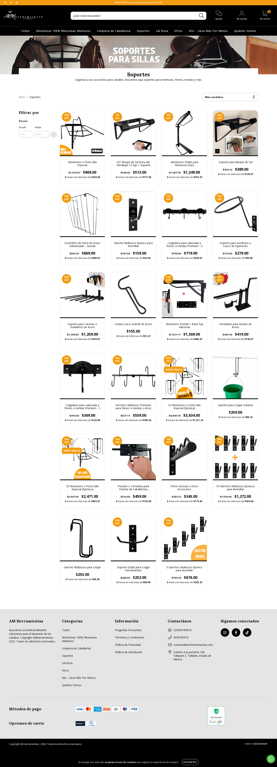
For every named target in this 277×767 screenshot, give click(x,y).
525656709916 (182, 630)
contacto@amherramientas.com (193, 645)
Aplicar (54, 134)
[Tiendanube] (256, 744)
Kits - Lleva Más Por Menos (208, 31)
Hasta (38, 127)
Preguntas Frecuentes (128, 630)
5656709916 (180, 637)
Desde (22, 127)
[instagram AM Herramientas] (5, 2)
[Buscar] (201, 15)
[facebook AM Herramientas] (11, 2)
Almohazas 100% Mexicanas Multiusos (63, 31)
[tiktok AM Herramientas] (16, 2)
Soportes (143, 31)
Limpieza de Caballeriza (113, 31)
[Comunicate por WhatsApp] (271, 759)
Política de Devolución (128, 652)
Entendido (190, 762)
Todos (25, 31)
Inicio (22, 97)
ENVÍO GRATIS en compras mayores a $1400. (138, 2)
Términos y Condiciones (129, 637)
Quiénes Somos (245, 31)
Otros (178, 31)
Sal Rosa (162, 31)
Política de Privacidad (128, 645)
